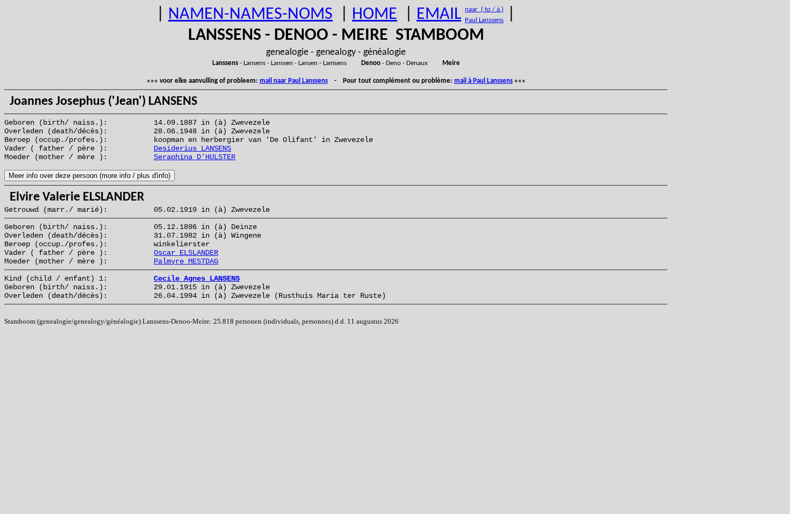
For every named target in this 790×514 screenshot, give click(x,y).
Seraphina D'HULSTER (194, 157)
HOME (374, 14)
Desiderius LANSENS (192, 148)
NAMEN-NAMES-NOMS (250, 14)
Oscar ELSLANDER (186, 252)
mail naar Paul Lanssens (294, 80)
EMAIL (438, 14)
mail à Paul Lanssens (483, 80)
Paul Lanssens (484, 20)
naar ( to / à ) (484, 9)
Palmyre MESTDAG (186, 261)
